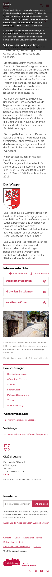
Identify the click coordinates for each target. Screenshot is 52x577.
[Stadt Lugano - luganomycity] (29, 571)
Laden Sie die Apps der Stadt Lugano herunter (26, 522)
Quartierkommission (16, 374)
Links (17, 537)
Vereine (11, 400)
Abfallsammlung (15, 405)
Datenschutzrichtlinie (13, 542)
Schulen (11, 384)
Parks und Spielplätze (18, 395)
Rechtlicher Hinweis (32, 537)
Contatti (7, 537)
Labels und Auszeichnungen (16, 546)
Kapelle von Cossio (17, 302)
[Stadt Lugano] (7, 450)
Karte (6, 474)
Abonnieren (41, 503)
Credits (37, 546)
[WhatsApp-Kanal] (47, 570)
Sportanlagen (13, 389)
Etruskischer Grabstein (19, 281)
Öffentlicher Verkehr (17, 379)
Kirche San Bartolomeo (19, 291)
